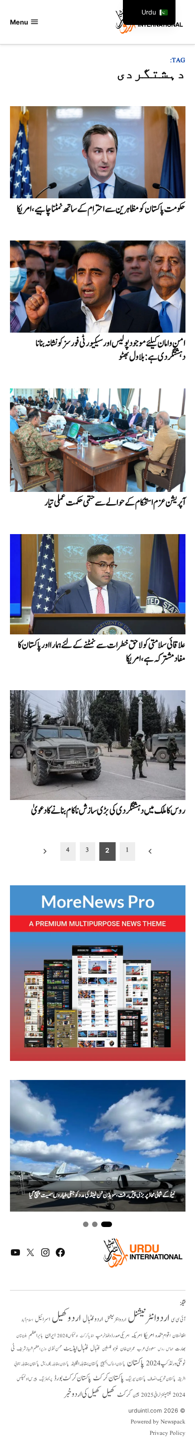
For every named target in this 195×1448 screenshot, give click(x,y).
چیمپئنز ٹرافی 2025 (156, 1395)
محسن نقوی (55, 1349)
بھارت (180, 1349)
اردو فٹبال (93, 1319)
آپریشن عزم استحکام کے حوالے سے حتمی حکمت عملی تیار (114, 502)
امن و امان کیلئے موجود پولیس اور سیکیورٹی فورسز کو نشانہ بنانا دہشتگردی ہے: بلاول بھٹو (110, 350)
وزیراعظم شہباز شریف (31, 1349)
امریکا (149, 1335)
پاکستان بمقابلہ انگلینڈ (84, 1364)
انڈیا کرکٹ (87, 1336)
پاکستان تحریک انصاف (161, 1379)
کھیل (108, 1394)
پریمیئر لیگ (45, 1379)
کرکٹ (124, 1394)
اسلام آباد (27, 1320)
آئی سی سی (178, 1319)
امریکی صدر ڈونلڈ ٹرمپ (112, 1335)
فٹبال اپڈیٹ (75, 1348)
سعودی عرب (146, 1349)
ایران (50, 1335)
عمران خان (127, 1349)
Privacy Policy (167, 1433)
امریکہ (136, 1335)
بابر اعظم (36, 1335)
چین (136, 1395)
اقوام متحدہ (163, 1335)
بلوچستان (21, 1336)
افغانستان (178, 1336)
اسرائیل (42, 1319)
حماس (169, 1349)
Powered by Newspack (158, 1422)
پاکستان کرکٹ (108, 1378)
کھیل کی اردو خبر (82, 1394)
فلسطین (106, 1349)
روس (161, 1349)
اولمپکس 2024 (67, 1336)
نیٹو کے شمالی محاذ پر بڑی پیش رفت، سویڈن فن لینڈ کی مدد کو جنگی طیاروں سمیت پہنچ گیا (102, 1195)
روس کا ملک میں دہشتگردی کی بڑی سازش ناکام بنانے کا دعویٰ (108, 811)
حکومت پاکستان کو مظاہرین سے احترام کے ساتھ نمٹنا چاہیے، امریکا (101, 209)
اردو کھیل (66, 1318)
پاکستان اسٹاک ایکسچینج (112, 1364)
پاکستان (135, 1363)
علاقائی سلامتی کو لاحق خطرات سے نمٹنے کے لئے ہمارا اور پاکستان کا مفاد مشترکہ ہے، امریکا (101, 652)
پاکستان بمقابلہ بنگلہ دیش (55, 1364)
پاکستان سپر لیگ (136, 1379)
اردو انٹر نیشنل (115, 1320)
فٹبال (95, 1349)
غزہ (115, 1349)
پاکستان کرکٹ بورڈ (72, 1378)
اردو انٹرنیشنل (148, 1318)
